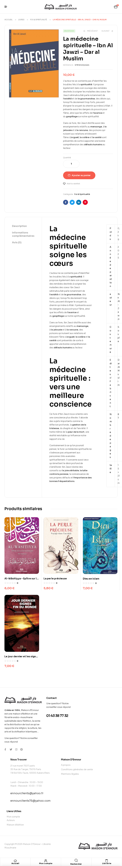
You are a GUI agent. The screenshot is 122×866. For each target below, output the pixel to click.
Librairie (106, 863)
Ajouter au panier (81, 175)
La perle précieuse (55, 578)
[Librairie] (106, 860)
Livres (21, 19)
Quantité (67, 157)
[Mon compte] (45, 860)
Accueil (8, 19)
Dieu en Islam (91, 578)
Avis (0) (16, 242)
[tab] (23, 226)
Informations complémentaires (23, 234)
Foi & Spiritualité (38, 19)
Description (19, 226)
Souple (119, 334)
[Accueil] (15, 860)
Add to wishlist (73, 183)
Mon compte (45, 863)
